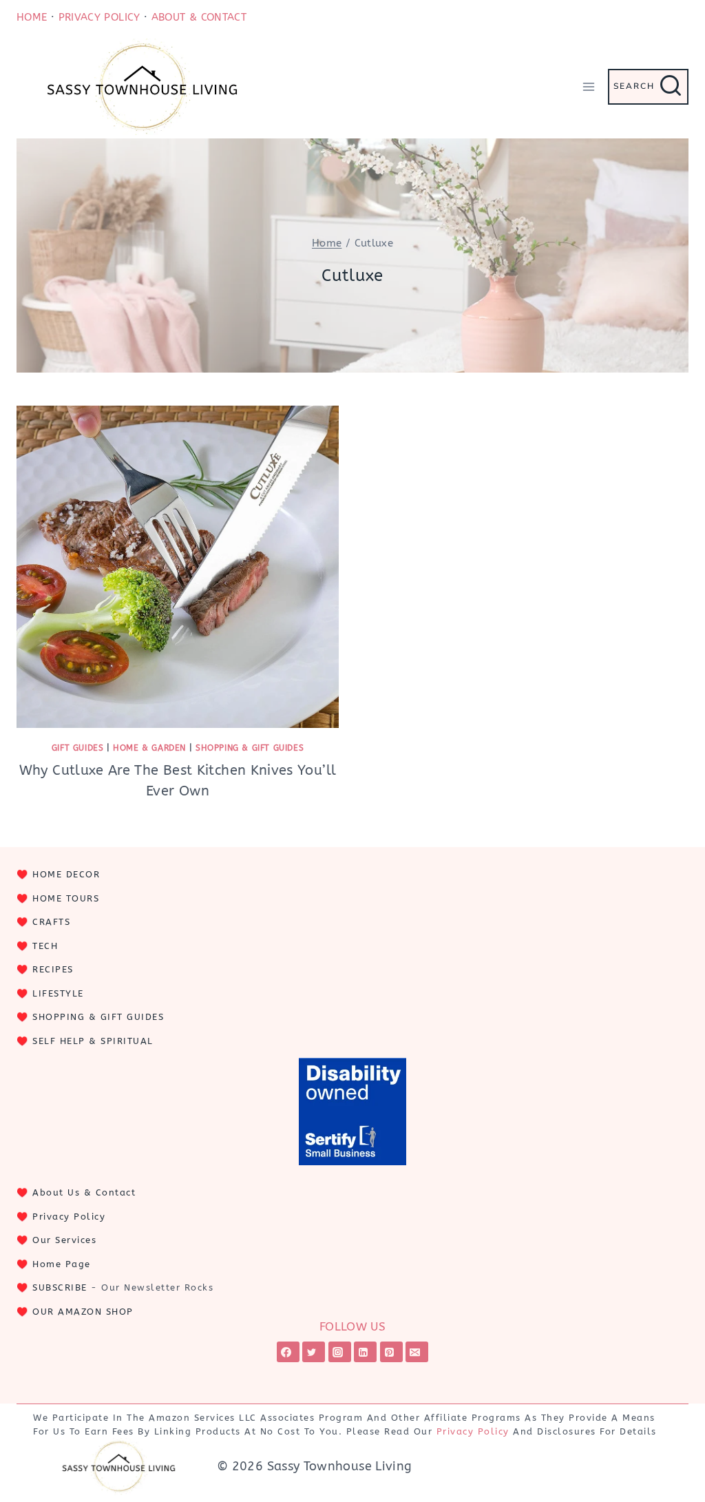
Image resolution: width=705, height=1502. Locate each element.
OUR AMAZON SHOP (83, 1311)
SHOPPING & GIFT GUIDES (98, 1017)
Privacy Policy (68, 1216)
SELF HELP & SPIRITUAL (93, 1041)
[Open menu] (588, 86)
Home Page (61, 1264)
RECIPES (53, 969)
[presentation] (178, 567)
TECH (45, 946)
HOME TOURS (65, 898)
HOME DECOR (66, 874)
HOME (32, 17)
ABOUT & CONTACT (198, 17)
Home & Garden (149, 748)
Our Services (64, 1240)
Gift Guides (78, 748)
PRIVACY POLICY (99, 17)
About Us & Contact (84, 1192)
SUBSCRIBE (59, 1287)
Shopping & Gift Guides (250, 748)
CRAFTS (51, 922)
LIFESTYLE (58, 993)
